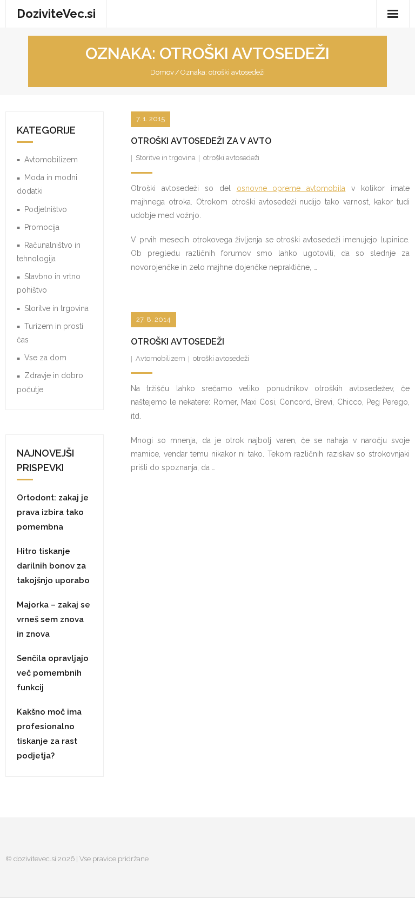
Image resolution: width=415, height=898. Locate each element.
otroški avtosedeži (231, 158)
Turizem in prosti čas (50, 333)
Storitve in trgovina (166, 158)
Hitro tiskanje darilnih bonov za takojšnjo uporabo (53, 565)
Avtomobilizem (160, 358)
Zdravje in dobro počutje (50, 382)
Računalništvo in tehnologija (49, 252)
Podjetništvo (45, 209)
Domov (162, 72)
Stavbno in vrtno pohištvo (49, 283)
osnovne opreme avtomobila (291, 188)
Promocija (41, 227)
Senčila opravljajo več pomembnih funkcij (53, 672)
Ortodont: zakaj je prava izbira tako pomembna (53, 512)
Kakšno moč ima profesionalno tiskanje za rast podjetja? (49, 734)
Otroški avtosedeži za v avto (201, 141)
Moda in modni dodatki (47, 184)
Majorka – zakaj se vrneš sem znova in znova (53, 619)
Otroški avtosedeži (177, 341)
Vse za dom (45, 357)
